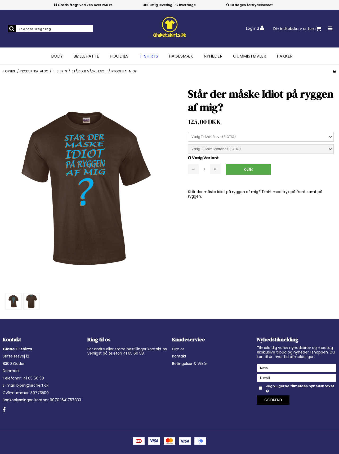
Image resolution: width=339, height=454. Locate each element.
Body (57, 56)
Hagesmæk (181, 56)
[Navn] (296, 367)
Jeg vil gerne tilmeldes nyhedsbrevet (299, 386)
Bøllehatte (86, 56)
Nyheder (213, 56)
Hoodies (119, 56)
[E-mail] (296, 377)
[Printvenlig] (334, 71)
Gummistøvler (249, 56)
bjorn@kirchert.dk (32, 385)
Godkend (273, 400)
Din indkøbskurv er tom (294, 28)
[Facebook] (4, 410)
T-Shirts (148, 56)
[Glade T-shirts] (169, 28)
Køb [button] (248, 169)
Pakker (285, 56)
